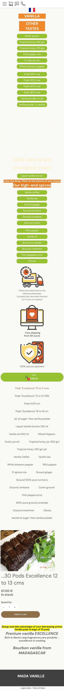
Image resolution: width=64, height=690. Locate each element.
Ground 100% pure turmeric (32, 480)
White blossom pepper (20, 464)
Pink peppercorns (32, 495)
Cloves (47, 510)
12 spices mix (19, 472)
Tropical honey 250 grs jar (32, 449)
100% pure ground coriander (32, 502)
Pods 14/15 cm (32, 403)
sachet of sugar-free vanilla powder (32, 518)
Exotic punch (12, 441)
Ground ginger (44, 472)
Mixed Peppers (46, 434)
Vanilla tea (44, 457)
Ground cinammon (23, 510)
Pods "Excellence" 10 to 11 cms (32, 388)
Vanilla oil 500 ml (19, 434)
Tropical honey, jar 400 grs (44, 441)
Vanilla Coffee (21, 457)
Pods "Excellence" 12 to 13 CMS (32, 396)
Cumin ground (47, 487)
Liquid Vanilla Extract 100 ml (32, 426)
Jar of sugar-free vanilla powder (32, 418)
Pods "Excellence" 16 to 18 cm (32, 411)
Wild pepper (50, 464)
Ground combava (19, 487)
